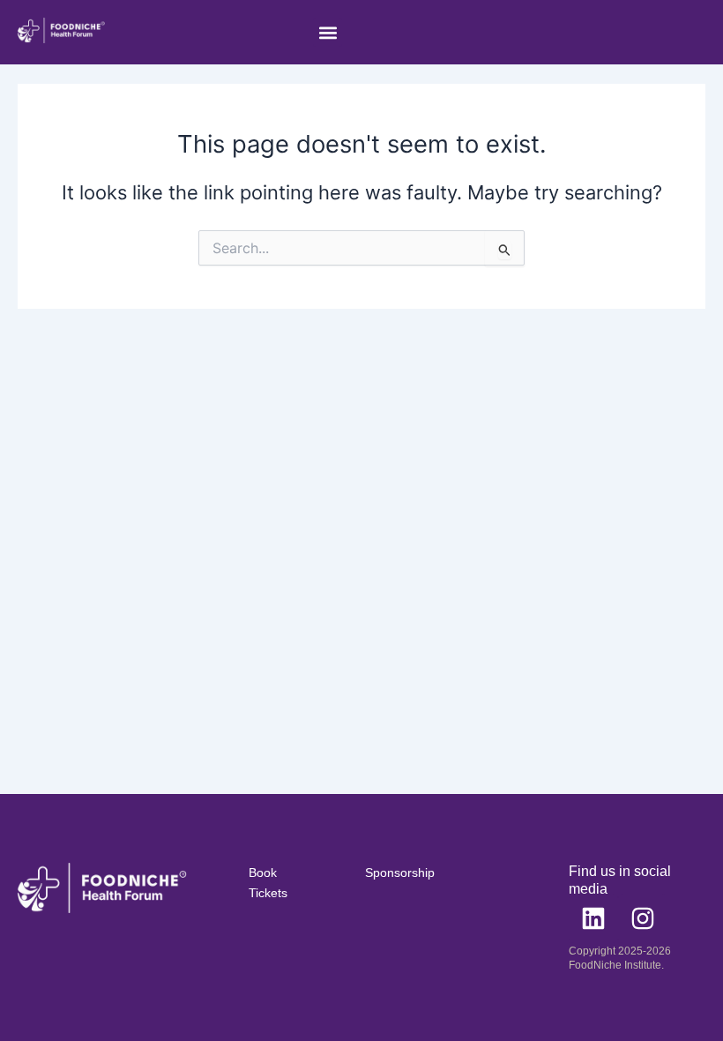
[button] (327, 32)
